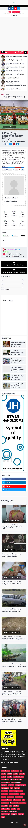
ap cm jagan (15, 14)
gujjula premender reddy (14, 254)
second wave (5, 802)
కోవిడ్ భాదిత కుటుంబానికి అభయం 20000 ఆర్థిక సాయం (15, 64)
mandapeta (7, 14)
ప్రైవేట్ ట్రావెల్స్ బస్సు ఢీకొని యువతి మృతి (11, 693)
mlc (24, 256)
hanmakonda (7, 256)
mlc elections (5, 794)
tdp (10, 805)
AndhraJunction (21, 141)
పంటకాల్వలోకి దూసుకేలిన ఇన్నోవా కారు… (11, 611)
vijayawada (4, 811)
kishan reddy (16, 256)
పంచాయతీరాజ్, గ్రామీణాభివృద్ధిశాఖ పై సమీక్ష (14, 59)
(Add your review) (5, 289)
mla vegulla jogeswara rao (15, 791)
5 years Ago (9, 141)
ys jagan (21, 814)
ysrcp (3, 817)
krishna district (5, 788)
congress (9, 773)
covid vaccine (5, 779)
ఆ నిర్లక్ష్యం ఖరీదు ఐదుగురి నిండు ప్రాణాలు (11, 583)
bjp (21, 770)
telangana (15, 805)
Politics (17, 249)
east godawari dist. (16, 782)
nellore (22, 794)
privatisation (10, 797)
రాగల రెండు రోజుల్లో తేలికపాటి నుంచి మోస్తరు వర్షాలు (14, 666)
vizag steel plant (6, 814)
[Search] (18, 52)
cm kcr (3, 773)
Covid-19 (22, 773)
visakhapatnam (13, 811)
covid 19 (22, 14)
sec (24, 799)
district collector (5, 782)
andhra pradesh (5, 770)
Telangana (5, 251)
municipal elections (14, 794)
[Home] (3, 52)
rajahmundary (18, 797)
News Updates (10, 249)
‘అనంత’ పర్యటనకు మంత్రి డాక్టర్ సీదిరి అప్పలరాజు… (16, 85)
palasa (3, 797)
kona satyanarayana (20, 785)
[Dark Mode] (15, 52)
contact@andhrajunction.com (11, 762)
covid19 (10, 776)
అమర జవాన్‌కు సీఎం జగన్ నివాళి (12, 78)
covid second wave (18, 776)
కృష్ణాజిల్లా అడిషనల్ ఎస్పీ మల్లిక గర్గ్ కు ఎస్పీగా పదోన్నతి (16, 56)
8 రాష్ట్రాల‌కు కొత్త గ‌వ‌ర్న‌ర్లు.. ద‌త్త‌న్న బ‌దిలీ (13, 88)
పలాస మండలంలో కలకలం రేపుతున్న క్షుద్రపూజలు (13, 638)
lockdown (17, 788)
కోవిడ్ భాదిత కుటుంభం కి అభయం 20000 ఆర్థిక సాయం (15, 68)
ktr (11, 788)
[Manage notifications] (24, 825)
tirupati (13, 808)
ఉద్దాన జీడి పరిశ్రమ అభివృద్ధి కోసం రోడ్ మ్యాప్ (14, 70)
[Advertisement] (14, 31)
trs (18, 808)
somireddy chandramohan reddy (18, 802)
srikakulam (14, 15)
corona (16, 773)
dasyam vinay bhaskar (16, 779)
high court (4, 785)
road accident (17, 799)
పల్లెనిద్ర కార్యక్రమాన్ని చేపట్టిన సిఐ (9, 556)
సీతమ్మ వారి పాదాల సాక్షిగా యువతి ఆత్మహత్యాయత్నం (12, 82)
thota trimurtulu (5, 808)
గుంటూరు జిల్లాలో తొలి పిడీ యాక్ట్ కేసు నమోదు (15, 74)
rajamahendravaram (6, 799)
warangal (14, 814)
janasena (11, 785)
